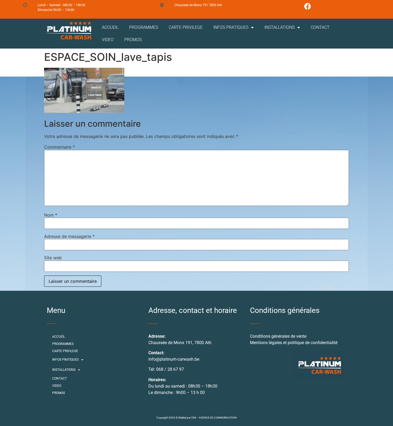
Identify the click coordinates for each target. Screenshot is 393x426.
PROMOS (133, 39)
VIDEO (108, 39)
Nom (50, 215)
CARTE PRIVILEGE (186, 27)
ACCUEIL (110, 27)
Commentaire (59, 147)
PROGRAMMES (143, 27)
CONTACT (320, 27)
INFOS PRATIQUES (230, 27)
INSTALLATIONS (279, 27)
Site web (53, 258)
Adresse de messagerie (69, 236)
